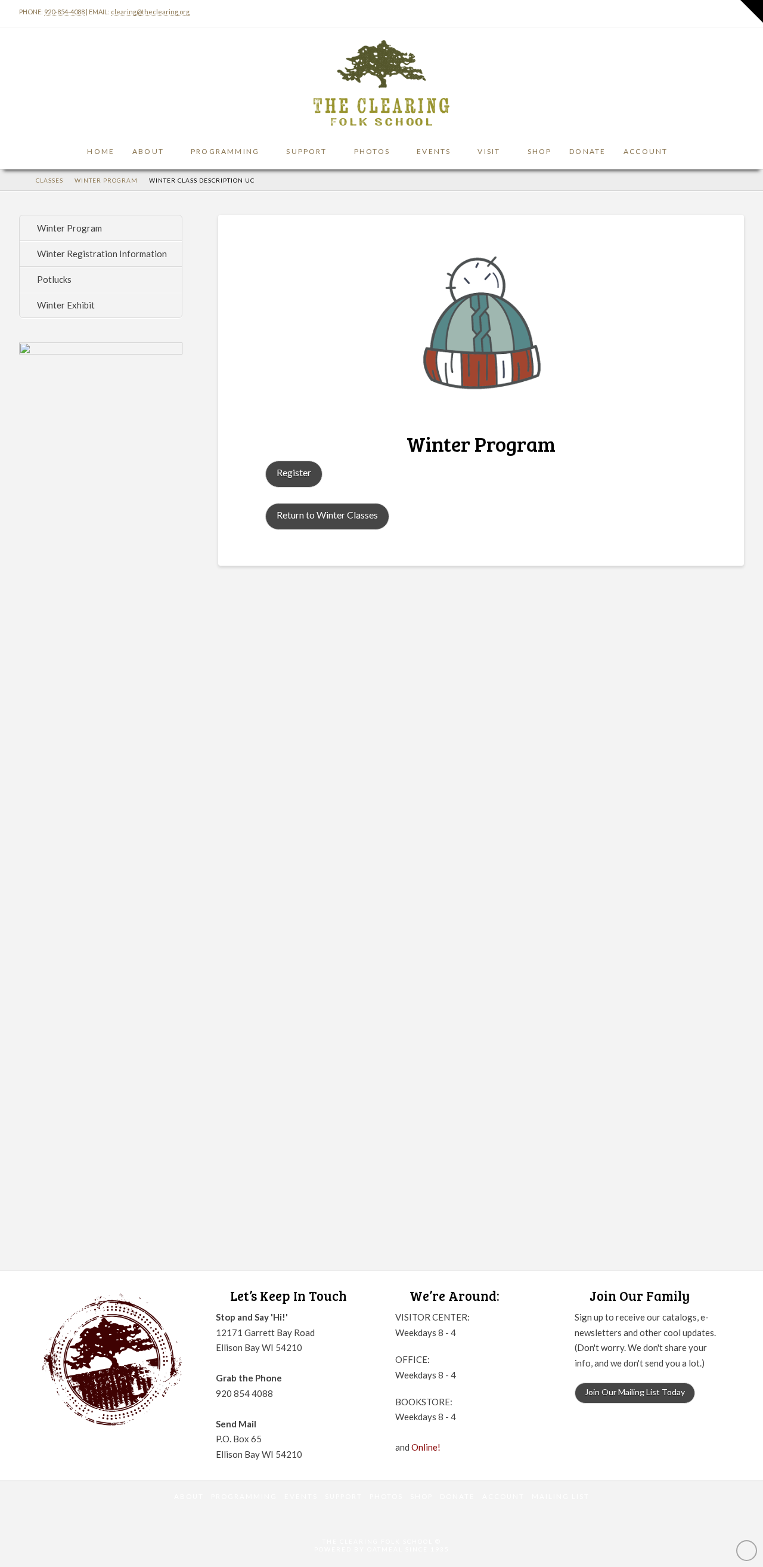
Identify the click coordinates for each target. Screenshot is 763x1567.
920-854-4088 (64, 12)
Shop (421, 1496)
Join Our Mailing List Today (635, 1392)
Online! (426, 1447)
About (189, 1496)
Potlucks (54, 279)
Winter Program (69, 228)
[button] (751, 11)
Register (294, 472)
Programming (244, 1496)
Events (301, 1496)
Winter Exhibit (66, 305)
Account (503, 1496)
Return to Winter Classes (327, 514)
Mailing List (561, 1496)
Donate (457, 1496)
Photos (386, 1496)
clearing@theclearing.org (150, 12)
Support (343, 1496)
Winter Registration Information (102, 253)
